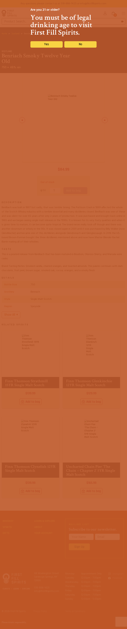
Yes (46, 44)
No (80, 44)
